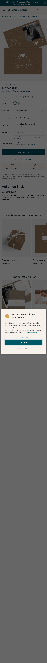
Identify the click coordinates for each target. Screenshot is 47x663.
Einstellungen (23, 337)
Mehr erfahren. (32, 332)
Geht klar (23, 342)
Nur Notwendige (23, 348)
